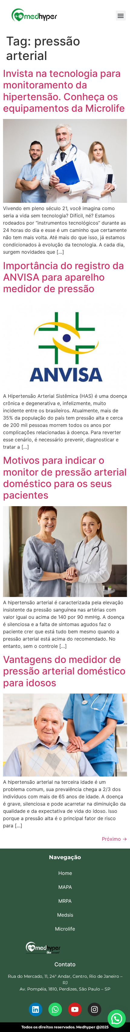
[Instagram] (94, 1009)
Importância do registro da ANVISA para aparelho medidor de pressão (63, 277)
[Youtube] (75, 1009)
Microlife (65, 929)
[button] (121, 16)
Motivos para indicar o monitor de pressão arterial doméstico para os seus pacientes (65, 477)
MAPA (65, 887)
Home (65, 873)
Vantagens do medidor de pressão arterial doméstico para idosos (64, 671)
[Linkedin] (35, 1009)
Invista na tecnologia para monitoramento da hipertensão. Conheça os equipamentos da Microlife (64, 91)
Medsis (65, 915)
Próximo (114, 839)
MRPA (65, 901)
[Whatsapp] (55, 1009)
